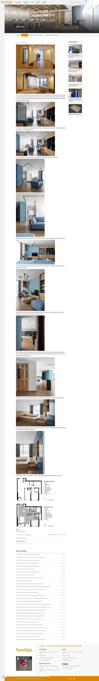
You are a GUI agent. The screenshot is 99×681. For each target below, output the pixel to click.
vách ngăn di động (23, 538)
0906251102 (76, 2)
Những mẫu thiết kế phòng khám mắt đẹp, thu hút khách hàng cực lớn (41, 627)
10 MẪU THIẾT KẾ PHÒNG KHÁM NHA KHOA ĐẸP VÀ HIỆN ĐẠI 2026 (41, 595)
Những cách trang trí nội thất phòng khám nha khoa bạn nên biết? (41, 613)
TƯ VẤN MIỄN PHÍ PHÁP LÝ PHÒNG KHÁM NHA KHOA (41, 554)
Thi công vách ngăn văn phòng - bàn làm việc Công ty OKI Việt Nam (75, 56)
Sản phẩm (25, 2)
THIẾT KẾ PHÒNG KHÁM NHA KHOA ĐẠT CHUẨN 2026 (41, 560)
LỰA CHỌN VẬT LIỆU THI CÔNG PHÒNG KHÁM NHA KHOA (41, 601)
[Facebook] (17, 43)
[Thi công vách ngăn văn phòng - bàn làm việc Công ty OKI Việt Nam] (75, 49)
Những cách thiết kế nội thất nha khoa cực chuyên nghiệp (41, 618)
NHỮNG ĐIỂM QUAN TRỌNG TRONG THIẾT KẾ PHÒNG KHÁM (41, 583)
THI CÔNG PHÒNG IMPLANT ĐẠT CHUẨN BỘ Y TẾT (41, 563)
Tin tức (38, 2)
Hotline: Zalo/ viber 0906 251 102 (47, 657)
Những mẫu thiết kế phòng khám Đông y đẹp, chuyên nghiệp (41, 633)
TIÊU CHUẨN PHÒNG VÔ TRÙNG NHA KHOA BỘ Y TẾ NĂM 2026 (41, 557)
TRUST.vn (40, 678)
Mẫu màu (18, 35)
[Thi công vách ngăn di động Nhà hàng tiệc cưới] (75, 64)
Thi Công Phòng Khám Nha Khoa (52, 35)
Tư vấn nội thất (24, 35)
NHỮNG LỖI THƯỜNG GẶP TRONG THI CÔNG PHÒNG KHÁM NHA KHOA (41, 598)
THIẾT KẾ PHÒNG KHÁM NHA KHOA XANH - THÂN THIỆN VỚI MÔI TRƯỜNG (41, 586)
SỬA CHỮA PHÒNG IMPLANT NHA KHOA (41, 569)
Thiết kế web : (36, 678)
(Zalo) (80, 2)
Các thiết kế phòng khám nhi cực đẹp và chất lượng (41, 636)
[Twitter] (23, 43)
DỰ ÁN (32, 2)
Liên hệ (44, 2)
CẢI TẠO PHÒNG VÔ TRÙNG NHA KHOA (41, 575)
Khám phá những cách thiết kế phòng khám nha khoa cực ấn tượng (41, 639)
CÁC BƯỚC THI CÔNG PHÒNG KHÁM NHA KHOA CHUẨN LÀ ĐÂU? (41, 610)
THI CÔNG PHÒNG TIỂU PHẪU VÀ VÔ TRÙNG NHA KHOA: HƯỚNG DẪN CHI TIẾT (41, 604)
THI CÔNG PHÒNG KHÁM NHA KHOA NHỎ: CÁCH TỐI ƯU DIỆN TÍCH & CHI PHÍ (41, 607)
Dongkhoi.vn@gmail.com (45, 660)
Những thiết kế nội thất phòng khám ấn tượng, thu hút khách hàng (41, 616)
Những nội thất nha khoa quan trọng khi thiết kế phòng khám (41, 624)
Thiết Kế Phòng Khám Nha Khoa (36, 35)
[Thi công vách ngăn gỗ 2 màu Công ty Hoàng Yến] (75, 78)
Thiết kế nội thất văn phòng (75, 114)
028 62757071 (43, 655)
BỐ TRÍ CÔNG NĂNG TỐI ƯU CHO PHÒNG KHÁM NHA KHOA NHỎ (41, 589)
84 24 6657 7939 (66, 655)
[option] (49, 16)
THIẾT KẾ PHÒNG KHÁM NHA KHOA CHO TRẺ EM (41, 592)
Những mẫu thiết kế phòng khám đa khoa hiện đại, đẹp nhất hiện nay (41, 630)
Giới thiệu (18, 2)
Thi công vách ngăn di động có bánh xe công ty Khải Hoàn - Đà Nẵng (75, 100)
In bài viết (64, 534)
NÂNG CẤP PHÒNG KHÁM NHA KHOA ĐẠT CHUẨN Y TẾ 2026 (41, 577)
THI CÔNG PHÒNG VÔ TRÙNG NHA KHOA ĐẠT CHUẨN (41, 572)
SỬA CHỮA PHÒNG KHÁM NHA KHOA (41, 580)
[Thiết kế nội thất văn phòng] (75, 108)
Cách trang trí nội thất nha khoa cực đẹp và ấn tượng (41, 621)
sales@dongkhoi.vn (67, 660)
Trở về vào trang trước (54, 534)
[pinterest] (26, 43)
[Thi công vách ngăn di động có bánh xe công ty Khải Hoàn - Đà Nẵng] (75, 93)
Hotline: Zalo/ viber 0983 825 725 (70, 657)
